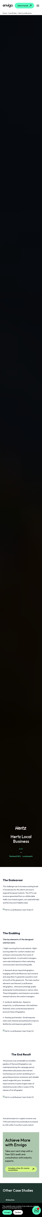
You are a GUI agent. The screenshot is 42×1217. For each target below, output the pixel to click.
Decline (18, 1212)
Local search (27, 856)
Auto (21, 849)
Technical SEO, (15, 856)
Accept (7, 1212)
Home (5, 13)
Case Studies (12, 13)
